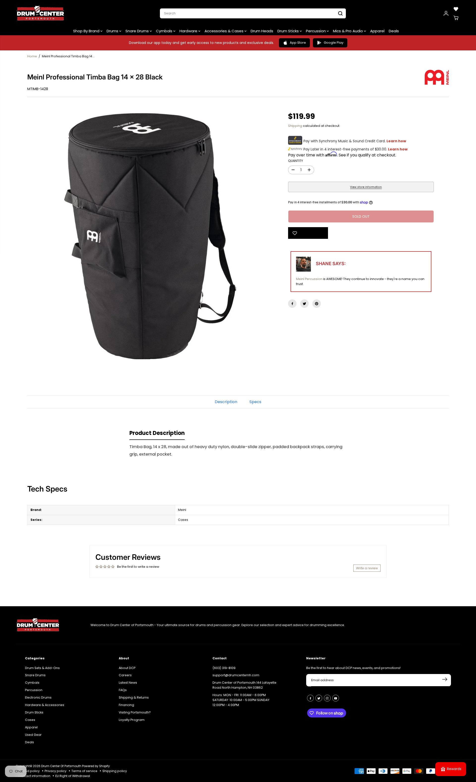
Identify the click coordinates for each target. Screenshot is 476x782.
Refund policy (29, 771)
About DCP (127, 668)
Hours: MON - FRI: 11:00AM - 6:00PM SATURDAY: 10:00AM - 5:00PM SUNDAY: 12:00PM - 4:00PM (241, 700)
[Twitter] (304, 303)
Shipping (295, 126)
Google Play (333, 42)
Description (226, 402)
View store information (366, 187)
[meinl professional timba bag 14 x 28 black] (150, 236)
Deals (394, 31)
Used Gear (33, 735)
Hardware (188, 31)
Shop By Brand (86, 31)
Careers (125, 675)
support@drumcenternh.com (235, 675)
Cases (30, 720)
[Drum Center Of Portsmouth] (40, 13)
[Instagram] (327, 698)
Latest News (128, 682)
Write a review (367, 568)
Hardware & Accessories (44, 705)
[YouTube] (335, 698)
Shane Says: (331, 263)
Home (32, 56)
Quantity (295, 161)
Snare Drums (137, 31)
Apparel (377, 31)
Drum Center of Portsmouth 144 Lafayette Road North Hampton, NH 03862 (244, 685)
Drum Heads (262, 31)
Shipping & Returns (134, 697)
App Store (298, 42)
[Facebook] (292, 303)
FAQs (123, 690)
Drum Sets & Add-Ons (42, 668)
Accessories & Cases (224, 31)
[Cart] (455, 17)
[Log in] (446, 13)
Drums (113, 31)
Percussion (316, 31)
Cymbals (164, 31)
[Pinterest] (316, 303)
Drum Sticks (288, 31)
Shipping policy (114, 771)
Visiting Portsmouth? (135, 712)
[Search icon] (340, 13)
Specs (255, 402)
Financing (126, 705)
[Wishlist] (455, 8)
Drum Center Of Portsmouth (61, 766)
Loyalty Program (132, 720)
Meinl (300, 279)
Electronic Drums (38, 697)
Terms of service (84, 771)
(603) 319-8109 (224, 668)
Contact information (34, 776)
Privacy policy (55, 771)
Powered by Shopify (96, 766)
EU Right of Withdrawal (72, 776)
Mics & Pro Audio (348, 31)
